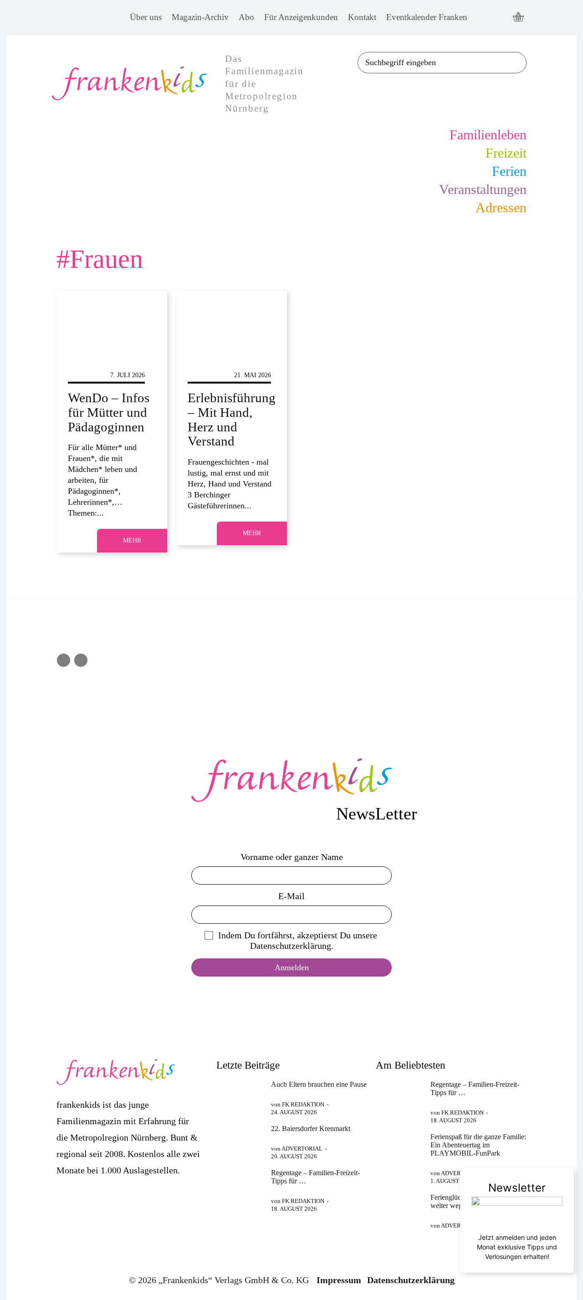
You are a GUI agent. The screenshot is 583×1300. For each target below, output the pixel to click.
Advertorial (301, 1148)
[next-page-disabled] (81, 660)
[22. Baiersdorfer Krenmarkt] (239, 1141)
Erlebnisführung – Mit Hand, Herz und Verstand (232, 419)
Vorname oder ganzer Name (291, 857)
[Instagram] (499, 17)
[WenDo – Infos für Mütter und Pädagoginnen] (111, 324)
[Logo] (291, 780)
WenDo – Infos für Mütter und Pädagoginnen (108, 412)
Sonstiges (85, 375)
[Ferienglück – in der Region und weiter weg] (399, 1209)
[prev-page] (63, 660)
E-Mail (291, 896)
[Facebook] (482, 17)
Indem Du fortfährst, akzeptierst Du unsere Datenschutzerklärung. (297, 940)
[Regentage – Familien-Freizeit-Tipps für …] (239, 1185)
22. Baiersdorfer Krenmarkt (310, 1128)
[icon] (518, 18)
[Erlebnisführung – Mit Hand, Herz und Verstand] (231, 324)
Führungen (207, 375)
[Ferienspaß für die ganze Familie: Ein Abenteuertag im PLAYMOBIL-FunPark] (399, 1149)
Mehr (132, 540)
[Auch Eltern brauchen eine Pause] (239, 1096)
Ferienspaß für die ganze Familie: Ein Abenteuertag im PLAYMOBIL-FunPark (478, 1145)
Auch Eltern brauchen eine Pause (319, 1084)
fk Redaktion (303, 1104)
